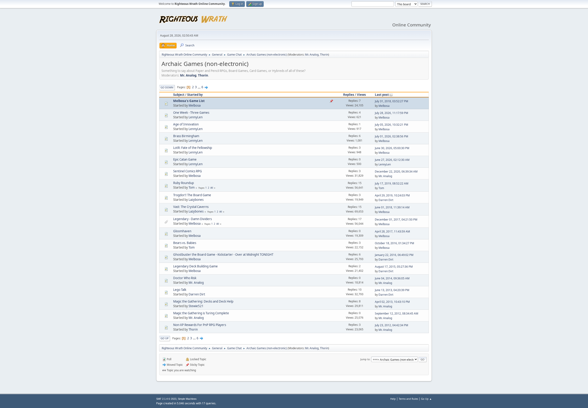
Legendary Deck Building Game (195, 266)
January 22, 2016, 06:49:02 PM (394, 255)
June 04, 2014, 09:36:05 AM (392, 278)
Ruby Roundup (183, 183)
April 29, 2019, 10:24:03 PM (392, 195)
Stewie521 (196, 306)
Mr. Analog (312, 55)
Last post (382, 95)
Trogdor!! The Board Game (192, 195)
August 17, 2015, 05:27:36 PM (394, 267)
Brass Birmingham (186, 136)
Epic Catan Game (185, 159)
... (199, 87)
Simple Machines (187, 398)
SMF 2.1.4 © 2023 (166, 398)
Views (361, 95)
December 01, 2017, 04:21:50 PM (396, 219)
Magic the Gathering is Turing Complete (201, 313)
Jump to (365, 359)
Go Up (165, 338)
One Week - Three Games (191, 112)
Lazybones (196, 200)
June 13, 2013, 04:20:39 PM (392, 290)
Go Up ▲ (426, 398)
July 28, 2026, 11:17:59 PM (391, 113)
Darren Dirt (386, 200)
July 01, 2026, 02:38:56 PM (391, 136)
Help (393, 398)
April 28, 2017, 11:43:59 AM (392, 231)
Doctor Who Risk (184, 278)
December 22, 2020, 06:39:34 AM (396, 171)
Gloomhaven (182, 231)
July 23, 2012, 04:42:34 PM (391, 325)
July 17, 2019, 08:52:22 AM (391, 183)
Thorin (324, 55)
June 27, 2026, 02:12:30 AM (392, 160)
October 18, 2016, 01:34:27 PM (394, 243)
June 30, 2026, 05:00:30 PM (392, 148)
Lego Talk (179, 290)
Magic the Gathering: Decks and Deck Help (203, 301)
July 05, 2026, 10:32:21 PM (391, 125)
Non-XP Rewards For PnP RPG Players (199, 325)
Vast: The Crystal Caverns (191, 207)
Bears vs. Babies (184, 243)
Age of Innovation (186, 124)
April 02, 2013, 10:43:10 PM (392, 302)
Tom (192, 187)
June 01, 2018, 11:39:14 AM (392, 207)
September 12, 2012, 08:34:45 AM (396, 313)
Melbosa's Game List (189, 101)
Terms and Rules (408, 398)
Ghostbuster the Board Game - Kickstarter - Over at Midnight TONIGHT (223, 254)
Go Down (167, 87)
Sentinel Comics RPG (187, 171)
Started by (195, 95)
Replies (348, 95)
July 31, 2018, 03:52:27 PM (391, 101)
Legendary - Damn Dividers (192, 219)
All (211, 187)
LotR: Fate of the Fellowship (192, 148)
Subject (178, 95)
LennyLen (196, 117)
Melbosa (195, 105)
